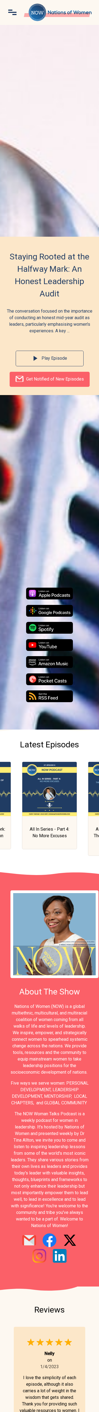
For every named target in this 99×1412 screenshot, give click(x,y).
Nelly (49, 1353)
